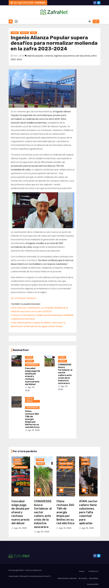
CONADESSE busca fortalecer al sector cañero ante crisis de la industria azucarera (65, 373)
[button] (90, 21)
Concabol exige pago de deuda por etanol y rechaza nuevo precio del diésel (32, 376)
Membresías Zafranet (67, 578)
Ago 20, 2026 (20, 528)
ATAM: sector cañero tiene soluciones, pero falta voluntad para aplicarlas (88, 512)
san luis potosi (83, 55)
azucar (14, 33)
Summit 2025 (92, 584)
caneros (48, 55)
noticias (24, 33)
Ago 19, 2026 (34, 430)
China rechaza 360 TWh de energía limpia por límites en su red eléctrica (32, 419)
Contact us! (93, 571)
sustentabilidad (32, 365)
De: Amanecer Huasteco (23, 298)
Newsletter (93, 578)
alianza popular (35, 55)
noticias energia (29, 401)
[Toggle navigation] (16, 21)
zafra (33, 33)
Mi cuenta (83, 578)
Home (81, 571)
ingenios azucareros (64, 55)
